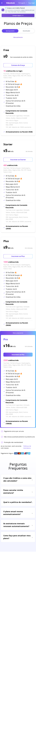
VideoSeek (10, 3)
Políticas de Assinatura (27, 447)
